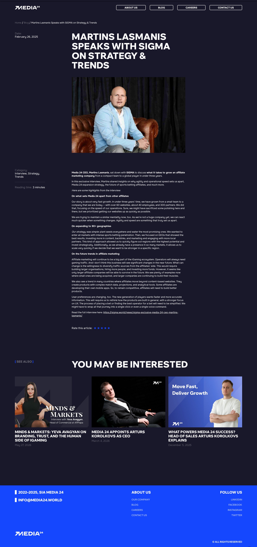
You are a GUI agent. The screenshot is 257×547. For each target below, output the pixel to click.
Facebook (235, 504)
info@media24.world (40, 500)
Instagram (235, 509)
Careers (191, 7)
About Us (130, 7)
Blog (161, 7)
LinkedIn (236, 499)
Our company (140, 499)
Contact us (226, 7)
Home (18, 22)
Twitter (236, 515)
